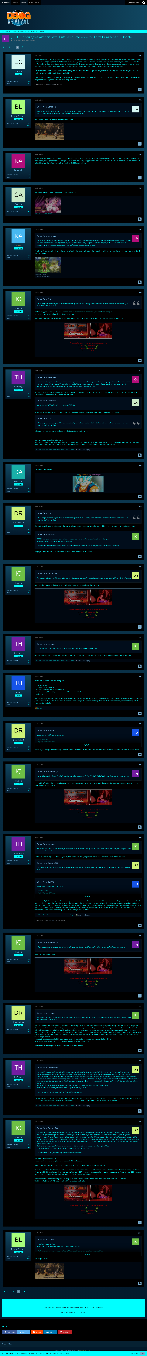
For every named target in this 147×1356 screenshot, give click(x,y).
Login (83, 1313)
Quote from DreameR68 (47, 573)
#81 (140, 55)
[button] (9, 1332)
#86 (140, 292)
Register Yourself (68, 1313)
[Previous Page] (3, 47)
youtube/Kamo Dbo (42, 274)
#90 (140, 567)
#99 (140, 1121)
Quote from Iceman (46, 534)
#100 (140, 1233)
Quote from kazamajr (46, 236)
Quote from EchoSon (46, 106)
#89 (140, 507)
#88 (140, 465)
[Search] (143, 2)
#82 (140, 100)
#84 (140, 188)
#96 (140, 936)
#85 (140, 229)
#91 (140, 637)
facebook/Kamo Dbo (42, 277)
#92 (140, 676)
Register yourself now (71, 1307)
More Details (134, 1353)
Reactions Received (12, 81)
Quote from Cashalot (46, 400)
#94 (140, 765)
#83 (140, 154)
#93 (140, 724)
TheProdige (17, 40)
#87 (140, 370)
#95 (140, 837)
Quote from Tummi (45, 730)
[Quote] (140, 89)
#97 (140, 1006)
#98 (140, 1061)
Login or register (133, 3)
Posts (8, 83)
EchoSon (50, 84)
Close (142, 1353)
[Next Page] (23, 47)
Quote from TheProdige (47, 771)
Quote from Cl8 (44, 299)
